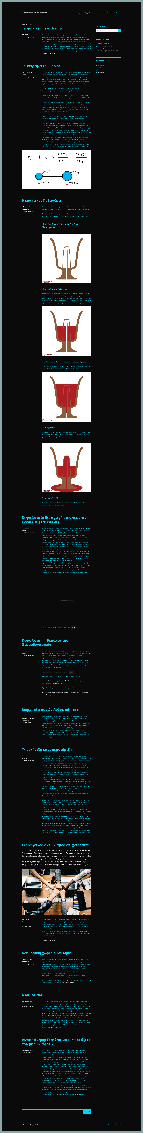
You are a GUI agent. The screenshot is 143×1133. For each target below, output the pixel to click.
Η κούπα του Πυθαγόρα (41, 200)
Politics (23, 1004)
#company (29, 924)
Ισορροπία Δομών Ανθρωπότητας (50, 709)
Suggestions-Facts (90, 13)
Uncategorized (25, 209)
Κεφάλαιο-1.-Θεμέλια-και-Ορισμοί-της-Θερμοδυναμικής (55, 672)
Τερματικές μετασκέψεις (43, 28)
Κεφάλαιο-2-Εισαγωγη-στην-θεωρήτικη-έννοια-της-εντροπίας (56, 627)
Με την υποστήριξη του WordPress (31, 1125)
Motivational (101, 13)
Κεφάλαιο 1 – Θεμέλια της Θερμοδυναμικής (45, 642)
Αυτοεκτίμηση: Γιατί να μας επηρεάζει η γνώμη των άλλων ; (56, 1041)
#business (24, 924)
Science (118, 13)
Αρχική (79, 13)
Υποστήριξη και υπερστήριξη (47, 749)
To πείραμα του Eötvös (41, 65)
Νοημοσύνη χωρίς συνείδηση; (47, 952)
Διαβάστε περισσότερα (48, 53)
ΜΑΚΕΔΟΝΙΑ (32, 995)
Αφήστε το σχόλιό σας (28, 37)
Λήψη (73, 627)
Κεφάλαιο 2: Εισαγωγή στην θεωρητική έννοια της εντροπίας (56, 519)
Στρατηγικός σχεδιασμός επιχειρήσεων (56, 845)
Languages (110, 13)
